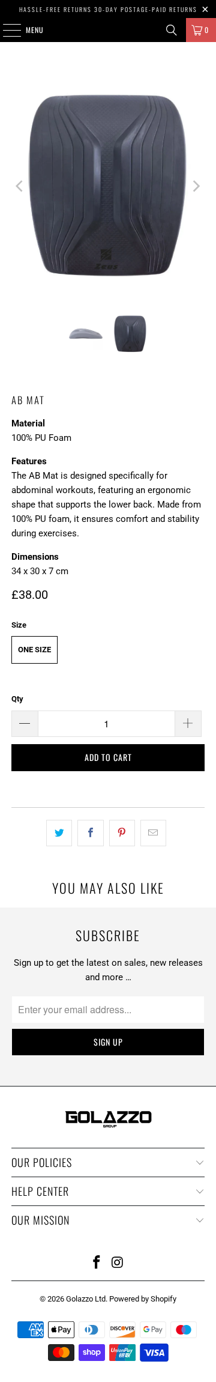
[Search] (171, 30)
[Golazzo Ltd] (108, 30)
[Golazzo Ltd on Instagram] (118, 1263)
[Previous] (20, 186)
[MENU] (5, 30)
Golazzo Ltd (86, 1298)
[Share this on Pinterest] (122, 833)
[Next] (195, 186)
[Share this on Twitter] (59, 833)
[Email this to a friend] (153, 833)
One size (34, 649)
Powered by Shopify (142, 1298)
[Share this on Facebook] (90, 833)
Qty (17, 698)
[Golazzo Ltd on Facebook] (97, 1263)
